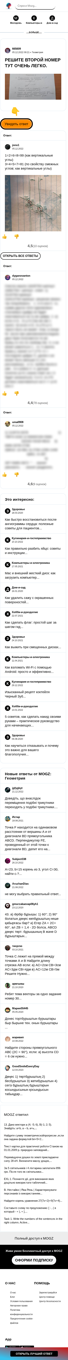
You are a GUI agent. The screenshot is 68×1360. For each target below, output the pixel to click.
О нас (13, 1292)
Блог (12, 1297)
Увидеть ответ (16, 124)
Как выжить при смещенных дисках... (33, 647)
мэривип (18, 1037)
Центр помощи (47, 1297)
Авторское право (19, 1305)
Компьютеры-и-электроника (31, 562)
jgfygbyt (17, 788)
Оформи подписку (34, 1260)
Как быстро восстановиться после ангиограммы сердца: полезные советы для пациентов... (31, 524)
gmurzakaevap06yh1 (25, 903)
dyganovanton (21, 275)
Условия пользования (21, 1301)
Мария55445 (20, 1008)
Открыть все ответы (20, 255)
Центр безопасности (50, 1301)
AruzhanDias (20, 883)
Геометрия (37, 52)
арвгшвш (18, 983)
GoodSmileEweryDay (25, 1066)
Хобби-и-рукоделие (25, 612)
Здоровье (18, 509)
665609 (16, 48)
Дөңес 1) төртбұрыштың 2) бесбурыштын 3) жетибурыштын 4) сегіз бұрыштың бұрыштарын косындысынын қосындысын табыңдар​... (31, 1085)
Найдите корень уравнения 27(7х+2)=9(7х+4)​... (33, 1200)
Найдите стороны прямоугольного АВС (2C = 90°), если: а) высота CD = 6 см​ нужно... (32, 1052)
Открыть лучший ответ (34, 1353)
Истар (16, 817)
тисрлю (17, 945)
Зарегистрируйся (48, 1292)
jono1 (15, 145)
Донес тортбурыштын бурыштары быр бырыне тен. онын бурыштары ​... (32, 1023)
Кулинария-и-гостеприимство (31, 538)
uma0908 (17, 422)
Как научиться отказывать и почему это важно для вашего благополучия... (32, 750)
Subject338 (19, 859)
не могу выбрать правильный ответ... (33, 894)
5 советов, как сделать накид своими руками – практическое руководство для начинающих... (33, 721)
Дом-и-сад (19, 587)
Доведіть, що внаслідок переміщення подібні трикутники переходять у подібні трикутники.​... (31, 803)
